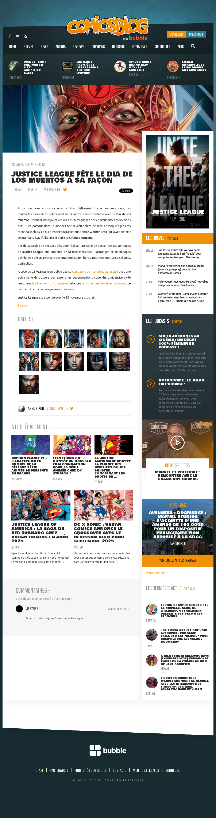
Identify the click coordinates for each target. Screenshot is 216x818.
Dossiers (118, 47)
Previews (98, 47)
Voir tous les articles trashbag (177, 560)
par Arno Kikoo (52, 190)
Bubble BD (173, 770)
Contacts (119, 770)
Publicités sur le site (90, 770)
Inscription (196, 34)
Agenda (60, 47)
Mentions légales (146, 770)
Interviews (139, 47)
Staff (39, 770)
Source (22, 305)
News (44, 47)
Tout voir (172, 239)
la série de (39, 283)
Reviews (78, 47)
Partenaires (59, 770)
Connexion (176, 34)
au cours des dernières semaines (104, 283)
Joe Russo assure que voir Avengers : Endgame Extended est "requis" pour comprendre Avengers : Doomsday (173, 253)
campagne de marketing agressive (95, 271)
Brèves (29, 47)
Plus (180, 47)
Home (12, 47)
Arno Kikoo (36, 408)
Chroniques (162, 47)
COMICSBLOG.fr (157, 573)
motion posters (57, 283)
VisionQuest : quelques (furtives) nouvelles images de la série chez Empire (177, 283)
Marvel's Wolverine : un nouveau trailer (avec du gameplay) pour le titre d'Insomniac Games (175, 269)
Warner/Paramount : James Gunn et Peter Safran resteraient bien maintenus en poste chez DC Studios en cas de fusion (177, 297)
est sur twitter (57, 408)
